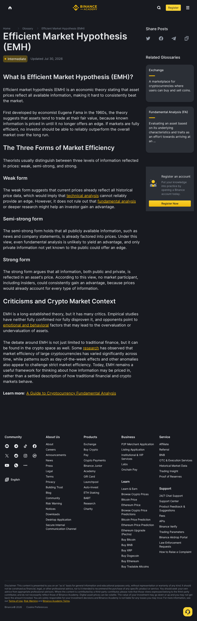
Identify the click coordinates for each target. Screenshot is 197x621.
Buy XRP (126, 550)
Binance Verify (168, 526)
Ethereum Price (130, 505)
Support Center (169, 501)
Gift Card (89, 476)
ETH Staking (91, 492)
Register (173, 7)
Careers (51, 449)
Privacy (50, 481)
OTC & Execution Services (175, 460)
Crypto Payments (95, 460)
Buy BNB (127, 545)
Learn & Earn (129, 488)
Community (53, 498)
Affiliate (164, 444)
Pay (86, 455)
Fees (162, 515)
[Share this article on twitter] (148, 38)
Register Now (170, 203)
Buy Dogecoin (130, 555)
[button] (187, 7)
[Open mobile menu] (187, 7)
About (49, 444)
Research (89, 503)
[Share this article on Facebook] (161, 38)
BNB (162, 455)
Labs (124, 464)
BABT (87, 498)
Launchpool (91, 481)
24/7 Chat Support (171, 495)
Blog (48, 492)
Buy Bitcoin (128, 539)
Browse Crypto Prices (135, 494)
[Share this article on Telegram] (173, 38)
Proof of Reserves (170, 476)
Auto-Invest (91, 487)
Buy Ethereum (130, 561)
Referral (164, 449)
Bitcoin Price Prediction (135, 519)
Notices (50, 508)
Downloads (53, 514)
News (49, 460)
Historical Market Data (173, 465)
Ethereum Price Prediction (137, 525)
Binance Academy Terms (56, 600)
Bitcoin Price (129, 499)
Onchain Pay (129, 469)
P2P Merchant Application (137, 444)
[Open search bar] (157, 7)
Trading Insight (168, 471)
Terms (49, 476)
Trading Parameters (171, 531)
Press (49, 465)
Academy (90, 471)
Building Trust (54, 487)
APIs (162, 521)
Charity (88, 508)
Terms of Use (16, 600)
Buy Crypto (91, 449)
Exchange (90, 444)
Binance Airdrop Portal (173, 537)
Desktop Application (58, 519)
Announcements (56, 455)
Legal (49, 471)
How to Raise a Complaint (175, 551)
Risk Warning (54, 503)
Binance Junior (93, 465)
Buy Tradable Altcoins (135, 566)
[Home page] (85, 8)
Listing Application (132, 449)
